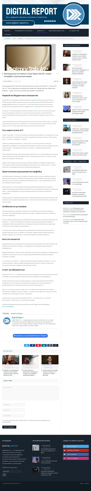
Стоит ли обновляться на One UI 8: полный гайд (80, 183)
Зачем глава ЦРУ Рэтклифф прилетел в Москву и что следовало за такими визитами (79, 84)
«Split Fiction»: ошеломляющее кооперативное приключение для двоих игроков (80, 130)
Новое (75, 161)
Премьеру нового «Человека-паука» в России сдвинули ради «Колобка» (75, 221)
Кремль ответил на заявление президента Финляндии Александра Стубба (80, 111)
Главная (7, 31)
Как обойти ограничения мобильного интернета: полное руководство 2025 (79, 194)
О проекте (7, 34)
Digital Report (8, 81)
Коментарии (82, 161)
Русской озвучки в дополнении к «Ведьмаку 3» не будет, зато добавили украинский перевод (80, 70)
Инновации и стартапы (23, 31)
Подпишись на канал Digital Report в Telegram (31, 336)
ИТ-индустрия (74, 31)
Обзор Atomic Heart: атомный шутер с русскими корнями (80, 154)
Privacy (87, 483)
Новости (40, 31)
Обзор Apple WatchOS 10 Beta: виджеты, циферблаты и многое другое (80, 142)
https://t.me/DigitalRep (8, 306)
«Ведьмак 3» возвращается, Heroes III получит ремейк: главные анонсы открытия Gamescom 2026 (79, 57)
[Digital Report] (45, 14)
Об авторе (6, 313)
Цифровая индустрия (56, 31)
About (81, 483)
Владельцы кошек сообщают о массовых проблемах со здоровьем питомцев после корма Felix (74, 209)
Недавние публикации (16, 313)
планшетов (34, 100)
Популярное (67, 161)
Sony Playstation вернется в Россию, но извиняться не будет (79, 172)
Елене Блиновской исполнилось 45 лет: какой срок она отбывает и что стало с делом (79, 98)
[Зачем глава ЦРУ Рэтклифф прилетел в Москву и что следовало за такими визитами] (50, 360)
